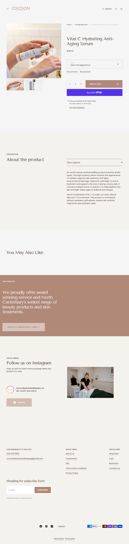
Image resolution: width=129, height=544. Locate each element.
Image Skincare (81, 24)
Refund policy (59, 539)
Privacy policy (70, 539)
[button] (7, 9)
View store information (77, 107)
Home (69, 24)
